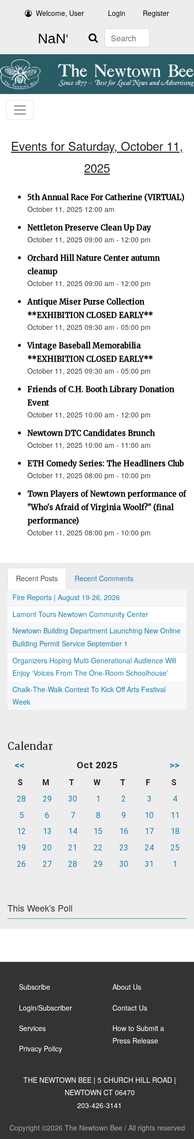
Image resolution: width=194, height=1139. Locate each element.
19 (21, 847)
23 (123, 847)
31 (149, 864)
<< (19, 765)
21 (72, 847)
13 (47, 831)
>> (175, 765)
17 (149, 831)
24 (149, 847)
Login (116, 13)
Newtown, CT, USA (51, 38)
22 (98, 847)
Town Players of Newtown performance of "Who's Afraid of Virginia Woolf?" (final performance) (106, 507)
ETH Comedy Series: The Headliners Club (105, 463)
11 (175, 815)
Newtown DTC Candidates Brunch (91, 433)
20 (47, 847)
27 (47, 864)
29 (47, 799)
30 (72, 799)
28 (21, 799)
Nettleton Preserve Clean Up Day (89, 227)
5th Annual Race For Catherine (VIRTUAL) (106, 197)
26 (21, 864)
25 (175, 847)
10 (149, 815)
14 (72, 831)
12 (21, 831)
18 (175, 831)
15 (98, 831)
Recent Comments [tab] (104, 578)
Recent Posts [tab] (37, 578)
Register (156, 13)
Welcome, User (60, 13)
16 (123, 831)
